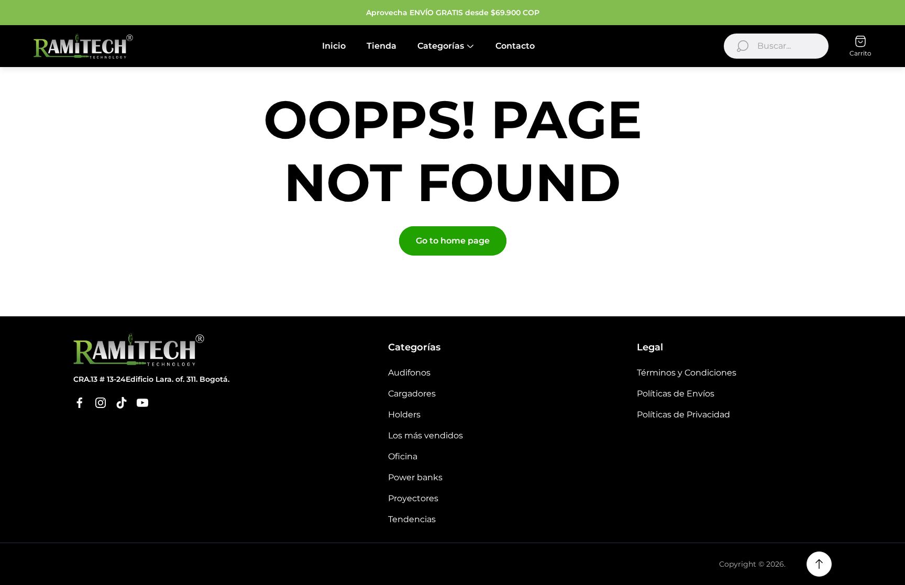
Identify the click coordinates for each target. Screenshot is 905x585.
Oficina (402, 456)
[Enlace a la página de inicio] (138, 349)
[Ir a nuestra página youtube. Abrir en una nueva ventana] (142, 402)
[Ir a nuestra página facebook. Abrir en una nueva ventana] (79, 402)
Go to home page (453, 241)
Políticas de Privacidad (683, 415)
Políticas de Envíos (675, 394)
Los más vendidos (425, 435)
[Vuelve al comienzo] (819, 564)
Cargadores (412, 394)
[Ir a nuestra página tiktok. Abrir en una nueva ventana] (121, 402)
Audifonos (409, 373)
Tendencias (412, 519)
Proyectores (413, 498)
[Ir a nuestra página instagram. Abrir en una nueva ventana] (100, 402)
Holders (404, 415)
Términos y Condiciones (686, 373)
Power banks (415, 477)
